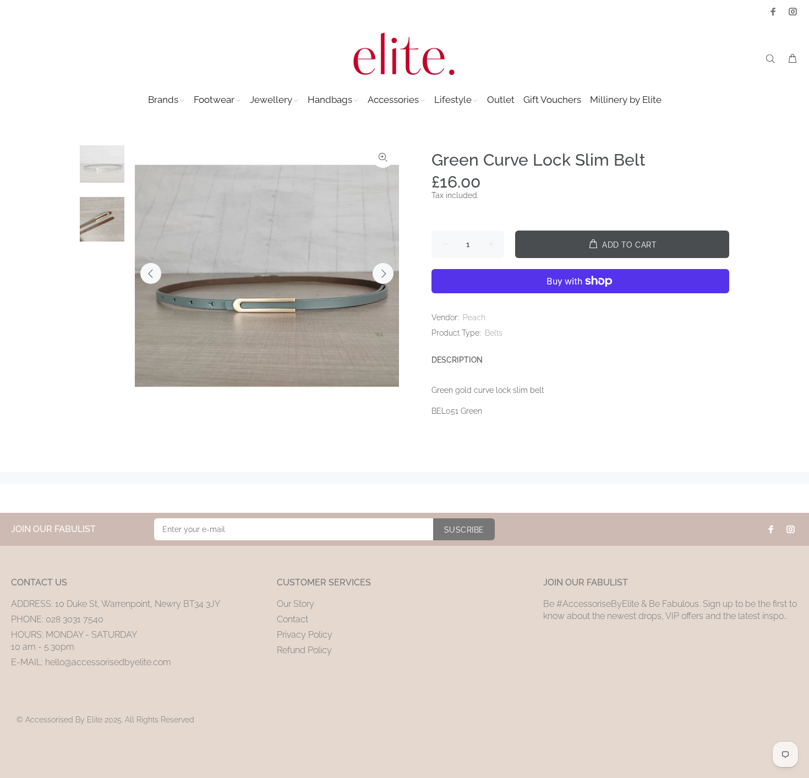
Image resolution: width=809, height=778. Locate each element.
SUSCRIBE (464, 529)
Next (383, 273)
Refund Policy (304, 650)
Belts (493, 332)
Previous (150, 273)
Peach (474, 317)
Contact (292, 619)
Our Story (295, 604)
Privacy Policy (304, 634)
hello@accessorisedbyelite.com (108, 662)
